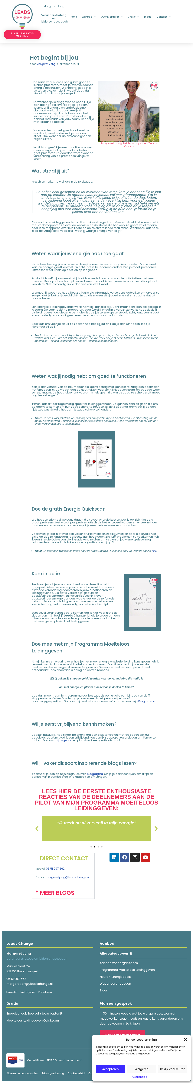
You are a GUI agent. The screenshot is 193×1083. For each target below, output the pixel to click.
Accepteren (110, 1069)
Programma (146, 701)
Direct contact (64, 858)
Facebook (45, 992)
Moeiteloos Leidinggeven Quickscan (32, 1020)
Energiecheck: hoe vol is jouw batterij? (34, 1013)
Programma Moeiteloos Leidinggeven (127, 970)
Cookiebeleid (139, 1076)
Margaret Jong (46, 64)
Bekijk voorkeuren (172, 1069)
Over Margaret (110, 17)
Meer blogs (57, 893)
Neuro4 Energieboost (115, 977)
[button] (185, 1039)
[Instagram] (135, 857)
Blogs (147, 17)
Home (73, 17)
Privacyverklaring (53, 1073)
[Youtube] (145, 857)
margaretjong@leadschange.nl (67, 877)
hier (154, 550)
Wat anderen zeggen (115, 983)
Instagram (28, 992)
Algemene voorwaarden (22, 1073)
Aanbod (87, 17)
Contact (161, 17)
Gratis (132, 17)
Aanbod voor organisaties (119, 963)
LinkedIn (11, 992)
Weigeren (142, 1069)
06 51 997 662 (55, 869)
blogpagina (95, 774)
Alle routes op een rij (116, 953)
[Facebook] (124, 857)
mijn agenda (63, 740)
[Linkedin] (114, 857)
